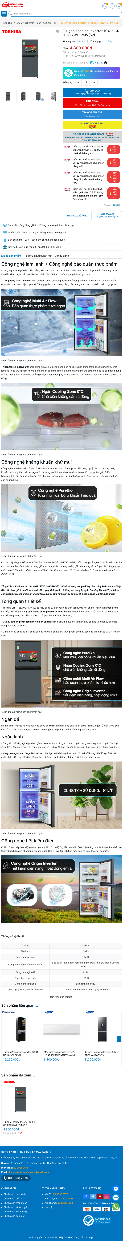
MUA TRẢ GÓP (107, 215)
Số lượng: (68, 82)
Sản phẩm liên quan (17, 1005)
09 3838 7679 (21, 1167)
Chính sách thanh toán (15, 1202)
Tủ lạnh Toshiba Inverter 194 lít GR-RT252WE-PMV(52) (19, 1123)
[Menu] (4, 14)
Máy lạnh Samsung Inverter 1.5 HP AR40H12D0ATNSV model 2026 (60, 1054)
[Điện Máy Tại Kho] (12, 5)
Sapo (91, 1237)
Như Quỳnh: (59, 1198)
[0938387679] (115, 1206)
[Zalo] (115, 1197)
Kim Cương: (59, 1202)
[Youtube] (100, 1196)
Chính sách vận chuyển (16, 1207)
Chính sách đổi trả (13, 1198)
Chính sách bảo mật (14, 1215)
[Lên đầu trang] (119, 1233)
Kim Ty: (56, 1194)
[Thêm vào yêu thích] (58, 31)
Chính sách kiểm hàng (15, 1211)
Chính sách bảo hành (15, 1194)
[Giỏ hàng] (119, 6)
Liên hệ (48, 1207)
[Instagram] (107, 1196)
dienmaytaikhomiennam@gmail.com (28, 1172)
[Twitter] (93, 1196)
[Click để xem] (30, 58)
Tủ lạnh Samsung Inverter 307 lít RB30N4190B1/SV (102, 1054)
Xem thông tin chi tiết (60, 997)
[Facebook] (86, 1196)
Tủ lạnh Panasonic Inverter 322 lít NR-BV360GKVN (20, 1054)
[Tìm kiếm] (11, 14)
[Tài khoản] (112, 6)
